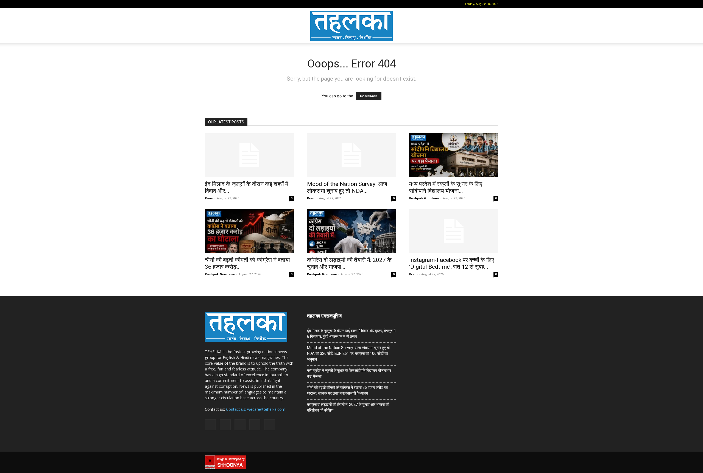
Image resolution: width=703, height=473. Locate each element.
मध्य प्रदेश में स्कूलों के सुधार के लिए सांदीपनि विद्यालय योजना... (445, 187)
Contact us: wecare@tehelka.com (255, 409)
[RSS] (235, 4)
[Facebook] (217, 4)
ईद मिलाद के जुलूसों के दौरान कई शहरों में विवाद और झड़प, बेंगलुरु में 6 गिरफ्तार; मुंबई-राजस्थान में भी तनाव (351, 333)
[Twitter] (244, 4)
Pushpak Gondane (424, 198)
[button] (209, 4)
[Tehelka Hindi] (351, 26)
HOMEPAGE (368, 96)
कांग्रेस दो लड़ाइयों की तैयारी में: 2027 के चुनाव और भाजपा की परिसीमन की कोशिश (348, 407)
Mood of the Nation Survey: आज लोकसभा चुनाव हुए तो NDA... (347, 187)
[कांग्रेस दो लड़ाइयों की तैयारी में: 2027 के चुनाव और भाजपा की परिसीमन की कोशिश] (351, 231)
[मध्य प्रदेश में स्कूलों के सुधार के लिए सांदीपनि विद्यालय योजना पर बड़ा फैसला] (453, 155)
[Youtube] (253, 4)
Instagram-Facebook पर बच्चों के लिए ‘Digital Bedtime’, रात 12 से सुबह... (451, 263)
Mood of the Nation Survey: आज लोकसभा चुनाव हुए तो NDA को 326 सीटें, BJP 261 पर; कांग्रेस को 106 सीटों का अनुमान (348, 353)
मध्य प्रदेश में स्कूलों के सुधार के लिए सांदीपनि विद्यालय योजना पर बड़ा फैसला (349, 373)
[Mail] (226, 4)
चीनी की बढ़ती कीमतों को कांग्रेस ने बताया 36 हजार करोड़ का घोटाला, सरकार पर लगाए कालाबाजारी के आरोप (347, 390)
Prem (209, 198)
